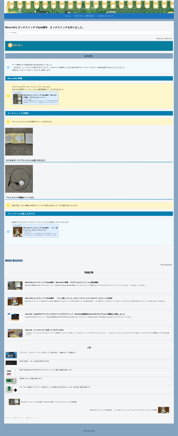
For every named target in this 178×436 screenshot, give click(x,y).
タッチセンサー (18, 260)
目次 (15, 45)
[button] (171, 32)
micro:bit (9, 260)
